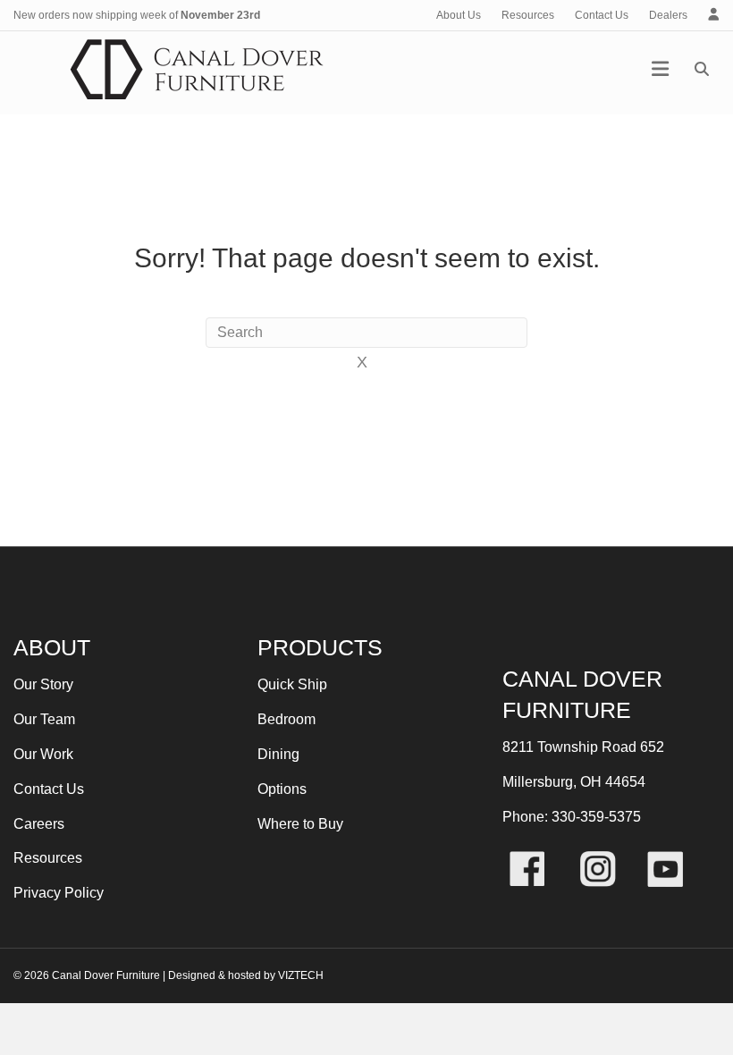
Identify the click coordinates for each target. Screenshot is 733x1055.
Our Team (44, 719)
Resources (527, 15)
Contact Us (601, 15)
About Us (458, 15)
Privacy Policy (58, 892)
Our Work (43, 754)
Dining (278, 754)
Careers (38, 823)
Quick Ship (292, 684)
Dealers (668, 15)
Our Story (43, 684)
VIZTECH (301, 975)
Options (282, 789)
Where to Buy (300, 823)
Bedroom (286, 719)
